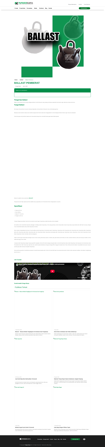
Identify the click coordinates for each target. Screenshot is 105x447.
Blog (46, 8)
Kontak (50, 8)
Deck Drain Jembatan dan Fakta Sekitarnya (65, 331)
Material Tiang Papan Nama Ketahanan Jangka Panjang (68, 379)
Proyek (55, 439)
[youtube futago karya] (89, 1)
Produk (16, 8)
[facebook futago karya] (83, 1)
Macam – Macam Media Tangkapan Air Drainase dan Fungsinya (31, 331)
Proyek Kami (22, 8)
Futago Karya (28, 444)
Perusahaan (39, 439)
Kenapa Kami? (46, 439)
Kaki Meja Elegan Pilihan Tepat (62, 427)
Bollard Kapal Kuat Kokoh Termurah (24, 427)
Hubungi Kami (75, 439)
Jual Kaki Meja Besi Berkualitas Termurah (26, 379)
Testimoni (41, 8)
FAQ (61, 439)
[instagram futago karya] (85, 1)
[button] (52, 100)
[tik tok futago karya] (87, 1)
